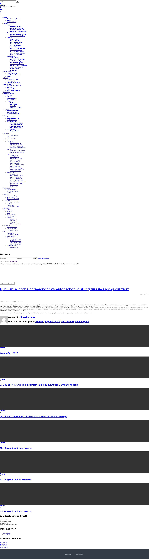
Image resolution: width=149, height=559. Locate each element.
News (9, 20)
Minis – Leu (14, 70)
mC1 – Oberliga (15, 47)
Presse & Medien (8, 93)
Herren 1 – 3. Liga (15, 26)
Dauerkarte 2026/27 (13, 82)
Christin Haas (27, 317)
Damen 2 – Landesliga (17, 36)
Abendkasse (11, 81)
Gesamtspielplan (12, 73)
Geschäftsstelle (12, 112)
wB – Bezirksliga (15, 45)
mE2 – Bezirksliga (16, 61)
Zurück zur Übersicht (7, 283)
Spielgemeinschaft (13, 114)
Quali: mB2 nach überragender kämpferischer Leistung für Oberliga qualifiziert (64, 289)
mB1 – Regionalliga (16, 42)
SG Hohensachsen (16, 128)
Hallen (9, 76)
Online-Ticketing (12, 79)
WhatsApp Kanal (15, 107)
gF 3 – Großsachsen (16, 67)
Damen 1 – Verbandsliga (18, 34)
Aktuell (5, 17)
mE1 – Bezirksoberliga (17, 59)
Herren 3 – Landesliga (17, 30)
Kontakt (9, 87)
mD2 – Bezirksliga (16, 54)
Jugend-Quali (52, 321)
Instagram (13, 103)
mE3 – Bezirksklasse (16, 62)
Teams (5, 23)
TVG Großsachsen (16, 124)
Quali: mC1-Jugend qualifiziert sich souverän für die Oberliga (33, 416)
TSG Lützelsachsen (16, 126)
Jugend (9, 37)
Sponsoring (7, 84)
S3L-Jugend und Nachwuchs (15, 448)
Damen (9, 33)
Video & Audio (11, 98)
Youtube (13, 106)
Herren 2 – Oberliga (16, 28)
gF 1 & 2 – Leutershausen (18, 65)
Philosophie (11, 117)
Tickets (5, 78)
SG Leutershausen (16, 123)
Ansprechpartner (12, 110)
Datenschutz (7, 534)
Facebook (13, 104)
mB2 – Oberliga (15, 44)
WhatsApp (4, 547)
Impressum (6, 533)
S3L (4, 115)
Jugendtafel (14, 39)
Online (9, 101)
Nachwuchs (11, 56)
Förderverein (11, 129)
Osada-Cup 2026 (9, 353)
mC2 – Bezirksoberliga (17, 48)
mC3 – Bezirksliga (16, 50)
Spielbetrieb (7, 72)
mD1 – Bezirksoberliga (17, 53)
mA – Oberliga (14, 40)
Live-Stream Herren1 (13, 75)
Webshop (6, 92)
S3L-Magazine (11, 100)
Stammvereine (12, 121)
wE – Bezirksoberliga (17, 64)
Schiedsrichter (12, 120)
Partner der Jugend (13, 90)
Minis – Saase (14, 68)
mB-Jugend (67, 321)
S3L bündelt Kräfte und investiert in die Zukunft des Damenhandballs (39, 385)
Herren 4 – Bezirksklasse (18, 31)
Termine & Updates (13, 19)
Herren (9, 25)
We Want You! (11, 22)
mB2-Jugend (82, 321)
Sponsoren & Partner (14, 86)
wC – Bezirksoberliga (17, 51)
